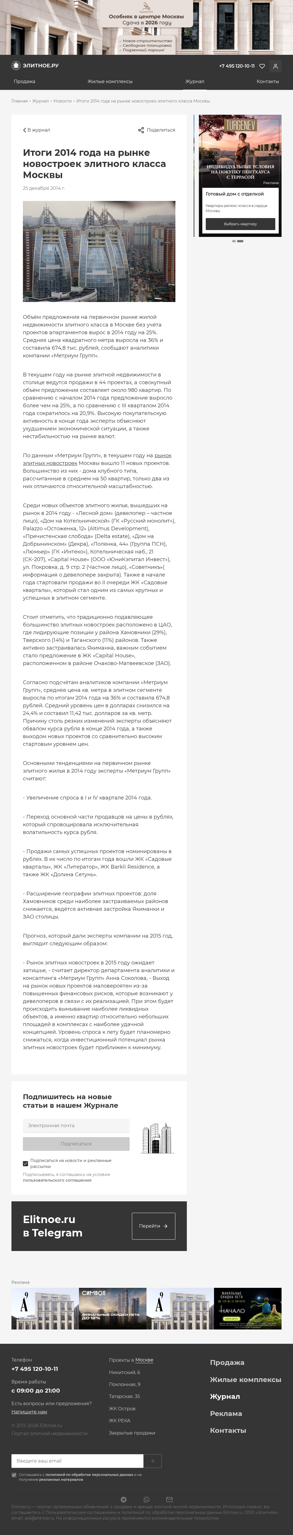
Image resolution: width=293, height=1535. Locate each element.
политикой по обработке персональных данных (89, 1474)
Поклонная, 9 (124, 1384)
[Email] (169, 1500)
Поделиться (161, 130)
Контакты (268, 81)
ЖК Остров (122, 1408)
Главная (19, 101)
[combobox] (144, 1360)
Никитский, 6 (124, 1372)
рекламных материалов (61, 1479)
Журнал (194, 81)
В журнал (38, 130)
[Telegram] (123, 1500)
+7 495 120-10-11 (34, 1368)
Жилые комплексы (110, 81)
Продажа (24, 81)
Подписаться (76, 1144)
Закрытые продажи (132, 1433)
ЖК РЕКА (119, 1420)
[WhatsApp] (146, 1500)
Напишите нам (29, 1412)
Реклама (226, 1414)
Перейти (149, 1226)
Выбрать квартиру (237, 224)
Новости (63, 101)
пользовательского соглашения (57, 1180)
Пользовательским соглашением (81, 1512)
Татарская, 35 (124, 1396)
